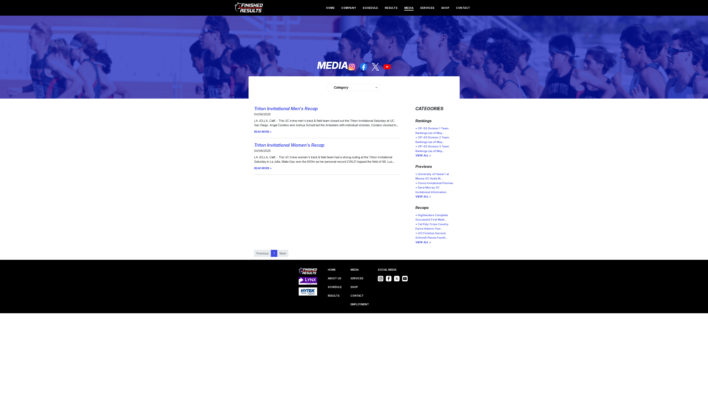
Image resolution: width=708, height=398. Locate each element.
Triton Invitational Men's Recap (286, 108)
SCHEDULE (370, 7)
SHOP (445, 7)
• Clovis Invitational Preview (434, 183)
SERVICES (427, 7)
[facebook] (363, 66)
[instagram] (351, 66)
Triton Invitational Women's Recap (289, 145)
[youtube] (387, 66)
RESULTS (391, 7)
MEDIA (409, 7)
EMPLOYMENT (359, 304)
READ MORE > (263, 131)
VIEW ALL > (423, 155)
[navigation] (249, 8)
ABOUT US (334, 278)
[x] (375, 67)
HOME (330, 7)
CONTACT (463, 7)
